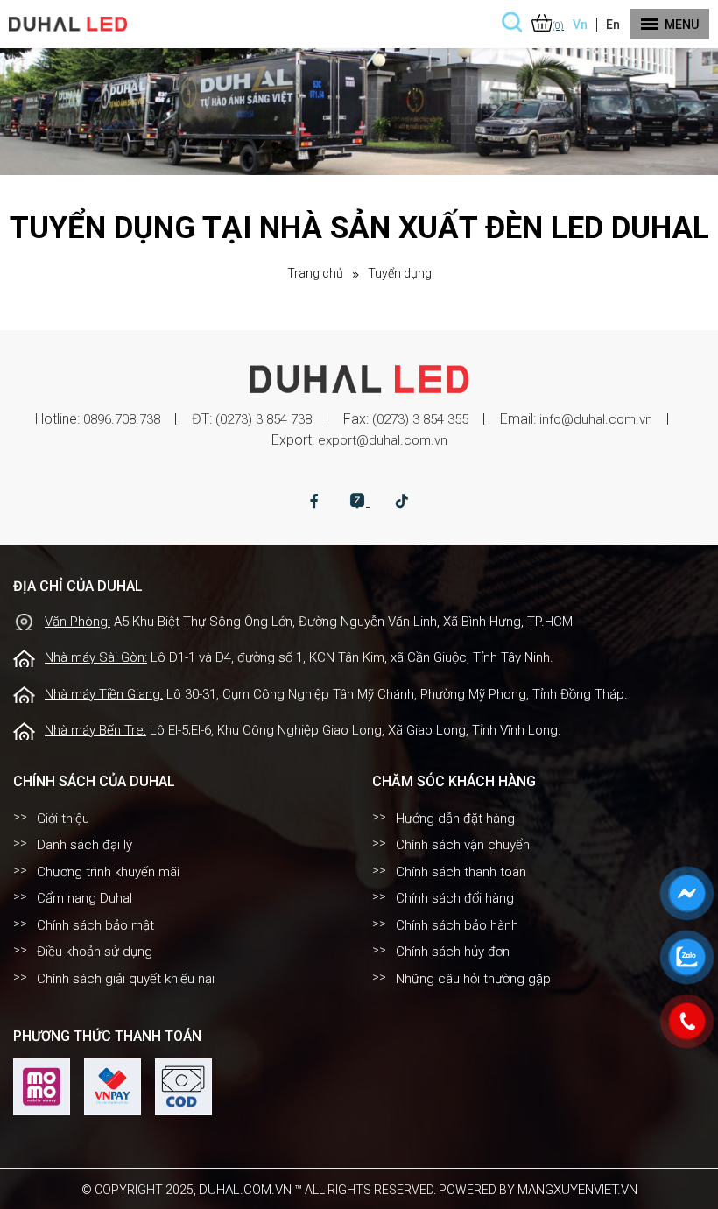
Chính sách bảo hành (457, 925)
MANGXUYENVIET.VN (577, 1190)
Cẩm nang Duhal (84, 898)
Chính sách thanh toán (461, 872)
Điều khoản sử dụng (94, 951)
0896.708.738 (121, 419)
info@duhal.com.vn (595, 419)
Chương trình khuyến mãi (108, 872)
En (613, 25)
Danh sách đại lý (84, 845)
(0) (558, 26)
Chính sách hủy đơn (453, 951)
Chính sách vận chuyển (463, 845)
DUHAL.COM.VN (245, 1190)
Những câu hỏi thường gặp (473, 979)
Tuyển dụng (400, 273)
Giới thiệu (63, 818)
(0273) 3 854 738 (263, 419)
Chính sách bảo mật (95, 925)
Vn (580, 25)
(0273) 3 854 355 (420, 419)
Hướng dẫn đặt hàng (455, 818)
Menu (682, 25)
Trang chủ (315, 273)
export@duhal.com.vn (382, 440)
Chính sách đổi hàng (455, 898)
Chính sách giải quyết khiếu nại (126, 979)
